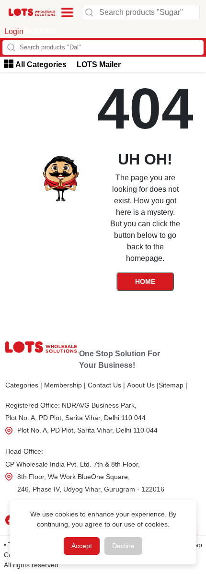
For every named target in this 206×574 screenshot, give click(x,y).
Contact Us (106, 385)
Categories (23, 385)
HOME (145, 281)
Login (13, 31)
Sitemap (173, 385)
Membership (65, 385)
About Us (143, 385)
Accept (81, 546)
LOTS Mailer (99, 64)
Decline (123, 546)
